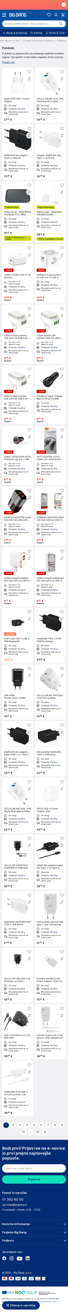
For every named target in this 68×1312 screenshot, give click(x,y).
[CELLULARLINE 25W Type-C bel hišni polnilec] (50, 692)
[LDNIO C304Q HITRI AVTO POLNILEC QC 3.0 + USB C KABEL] (17, 455)
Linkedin (27, 1258)
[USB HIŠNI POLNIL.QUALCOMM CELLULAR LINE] (17, 692)
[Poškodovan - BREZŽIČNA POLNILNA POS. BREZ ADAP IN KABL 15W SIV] (17, 211)
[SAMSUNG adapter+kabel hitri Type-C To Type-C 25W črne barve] (50, 862)
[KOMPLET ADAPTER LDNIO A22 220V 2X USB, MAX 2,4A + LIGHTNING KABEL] (17, 516)
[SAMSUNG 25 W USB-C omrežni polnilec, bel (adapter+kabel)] (17, 1088)
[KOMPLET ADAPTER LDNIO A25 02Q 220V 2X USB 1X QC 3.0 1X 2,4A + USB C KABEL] (50, 516)
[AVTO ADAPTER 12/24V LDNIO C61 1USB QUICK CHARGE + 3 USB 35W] (50, 455)
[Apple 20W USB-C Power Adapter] (17, 95)
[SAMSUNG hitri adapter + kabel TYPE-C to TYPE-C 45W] (17, 748)
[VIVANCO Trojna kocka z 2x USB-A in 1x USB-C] (50, 273)
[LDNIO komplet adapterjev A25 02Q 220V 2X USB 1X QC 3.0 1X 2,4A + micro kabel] (50, 576)
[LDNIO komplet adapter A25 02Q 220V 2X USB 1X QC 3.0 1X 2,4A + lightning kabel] (17, 576)
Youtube (19, 1258)
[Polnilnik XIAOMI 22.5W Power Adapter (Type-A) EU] (50, 975)
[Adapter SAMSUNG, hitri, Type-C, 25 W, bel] (50, 152)
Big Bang (21, 109)
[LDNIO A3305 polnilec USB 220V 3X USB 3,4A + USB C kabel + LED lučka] (17, 394)
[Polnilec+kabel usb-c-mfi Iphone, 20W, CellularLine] (50, 1031)
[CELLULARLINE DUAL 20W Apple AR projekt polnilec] (17, 805)
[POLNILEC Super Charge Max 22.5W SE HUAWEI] (50, 394)
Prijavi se (34, 1179)
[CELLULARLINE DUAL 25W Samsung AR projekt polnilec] (50, 95)
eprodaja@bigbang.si (14, 1204)
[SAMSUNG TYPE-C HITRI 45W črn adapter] (50, 635)
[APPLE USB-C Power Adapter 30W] (50, 805)
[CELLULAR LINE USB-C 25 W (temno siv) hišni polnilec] (17, 975)
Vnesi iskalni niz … (27, 23)
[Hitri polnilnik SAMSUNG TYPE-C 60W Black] (50, 748)
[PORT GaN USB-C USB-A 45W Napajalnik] (17, 635)
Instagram (11, 1258)
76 (37, 1132)
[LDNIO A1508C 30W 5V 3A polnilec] (17, 273)
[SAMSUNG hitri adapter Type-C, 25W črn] (17, 152)
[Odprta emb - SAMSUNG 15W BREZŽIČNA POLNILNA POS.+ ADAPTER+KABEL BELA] (50, 211)
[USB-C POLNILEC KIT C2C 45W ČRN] (17, 1031)
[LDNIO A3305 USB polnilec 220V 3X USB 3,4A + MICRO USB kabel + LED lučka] (50, 334)
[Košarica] (63, 15)
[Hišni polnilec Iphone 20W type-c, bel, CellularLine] (50, 918)
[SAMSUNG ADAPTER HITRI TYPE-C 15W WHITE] (17, 918)
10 (23, 1132)
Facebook (4, 1258)
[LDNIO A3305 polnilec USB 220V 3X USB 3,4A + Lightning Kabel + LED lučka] (17, 334)
